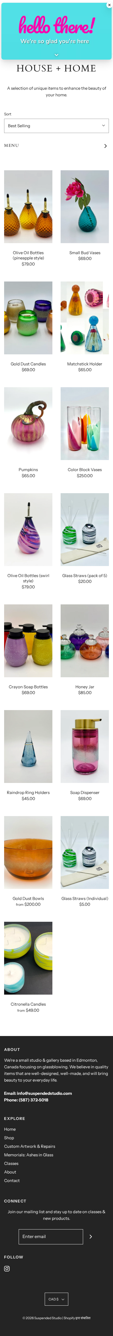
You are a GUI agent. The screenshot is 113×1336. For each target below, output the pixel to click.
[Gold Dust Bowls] (28, 852)
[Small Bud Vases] (85, 206)
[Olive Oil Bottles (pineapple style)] (28, 206)
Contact (12, 1180)
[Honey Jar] (85, 640)
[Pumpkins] (28, 423)
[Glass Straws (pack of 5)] (85, 529)
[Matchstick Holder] (85, 317)
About (10, 1172)
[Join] (90, 1236)
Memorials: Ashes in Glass (28, 1154)
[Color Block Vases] (85, 423)
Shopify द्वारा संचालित (77, 1318)
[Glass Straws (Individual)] (85, 852)
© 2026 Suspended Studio (42, 1318)
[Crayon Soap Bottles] (28, 640)
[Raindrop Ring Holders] (28, 746)
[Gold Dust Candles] (28, 317)
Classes (11, 1163)
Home (10, 1129)
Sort (7, 114)
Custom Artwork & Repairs (29, 1146)
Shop (9, 1137)
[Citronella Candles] (28, 958)
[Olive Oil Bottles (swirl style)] (28, 529)
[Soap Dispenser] (85, 746)
